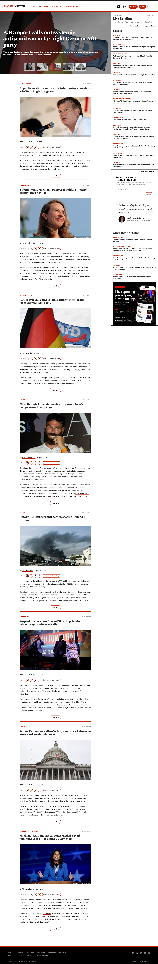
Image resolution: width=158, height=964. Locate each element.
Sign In (142, 7)
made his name (28, 488)
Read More (55, 176)
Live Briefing (122, 18)
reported (29, 587)
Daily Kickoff (41, 953)
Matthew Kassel (28, 889)
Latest (117, 31)
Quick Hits (30, 953)
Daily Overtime (51, 953)
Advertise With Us (42, 955)
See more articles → (148, 172)
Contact (29, 955)
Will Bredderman (28, 457)
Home (9, 953)
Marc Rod (26, 142)
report (29, 378)
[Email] (35, 147)
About (9, 955)
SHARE (22, 147)
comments (47, 913)
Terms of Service (144, 961)
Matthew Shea (27, 353)
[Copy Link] (31, 147)
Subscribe (133, 7)
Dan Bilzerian (77, 468)
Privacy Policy (133, 961)
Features (20, 953)
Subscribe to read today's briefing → (143, 26)
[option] (55, 43)
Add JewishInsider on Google (52, 147)
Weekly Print (62, 953)
